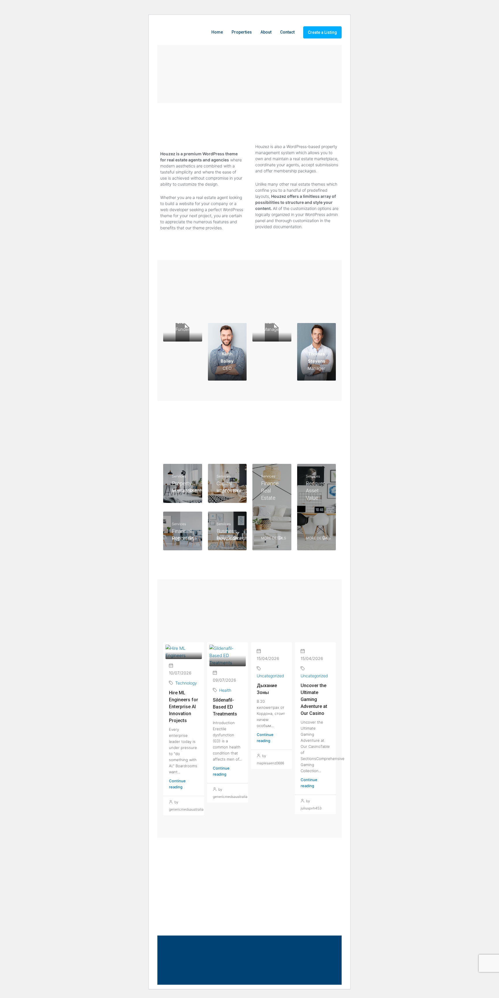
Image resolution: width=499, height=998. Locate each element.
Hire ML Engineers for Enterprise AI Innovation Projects (183, 706)
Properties (242, 32)
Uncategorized (270, 675)
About (265, 32)
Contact (287, 32)
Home (217, 32)
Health (225, 690)
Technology (186, 682)
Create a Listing (322, 32)
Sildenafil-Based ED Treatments (225, 707)
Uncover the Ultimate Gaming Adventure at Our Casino (314, 699)
